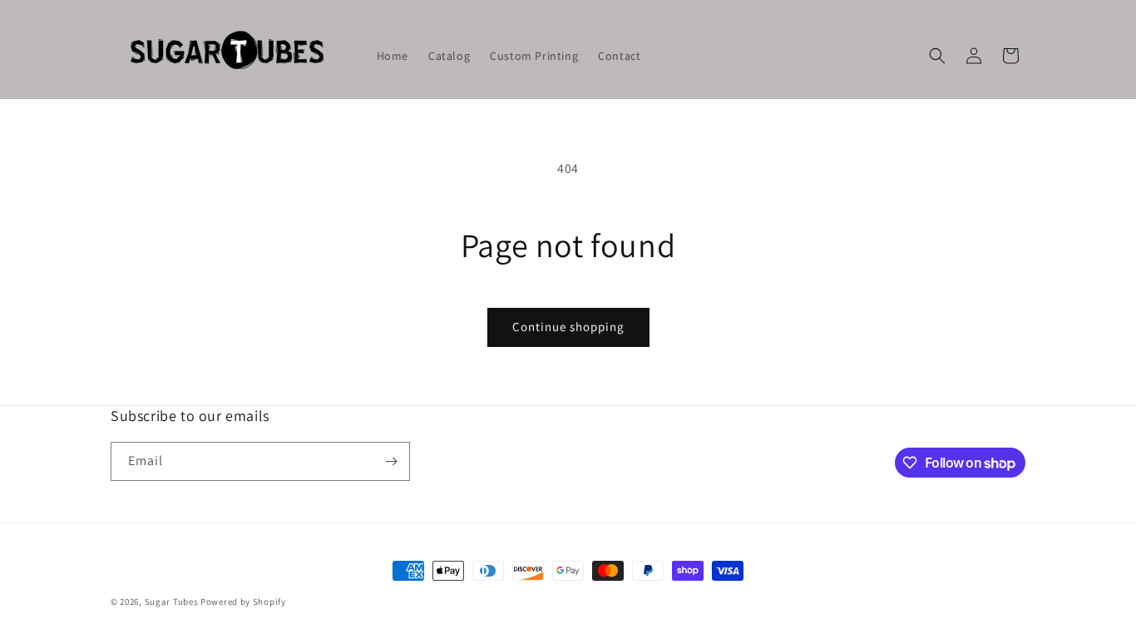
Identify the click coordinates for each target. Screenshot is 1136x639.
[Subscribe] (391, 461)
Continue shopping (568, 326)
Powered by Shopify (243, 601)
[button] (937, 55)
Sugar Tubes (172, 601)
